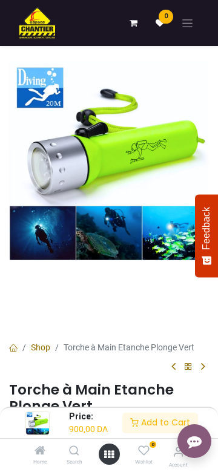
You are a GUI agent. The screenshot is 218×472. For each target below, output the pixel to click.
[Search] (74, 451)
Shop (40, 347)
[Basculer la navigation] (187, 23)
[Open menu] (109, 454)
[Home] (40, 451)
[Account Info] (178, 452)
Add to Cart (164, 422)
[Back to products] (188, 367)
